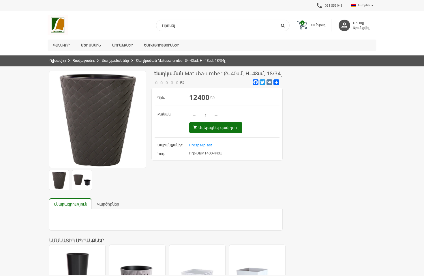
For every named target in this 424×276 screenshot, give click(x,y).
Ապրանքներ (122, 45)
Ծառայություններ (161, 45)
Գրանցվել (361, 27)
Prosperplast (200, 145)
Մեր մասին (91, 45)
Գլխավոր (61, 45)
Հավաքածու (84, 60)
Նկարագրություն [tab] (70, 204)
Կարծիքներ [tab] (108, 204)
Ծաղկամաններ (115, 60)
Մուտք (358, 22)
